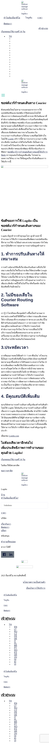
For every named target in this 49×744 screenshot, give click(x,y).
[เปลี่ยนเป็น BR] (12, 57)
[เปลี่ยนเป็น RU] (12, 43)
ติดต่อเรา (8, 24)
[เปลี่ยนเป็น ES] (12, 64)
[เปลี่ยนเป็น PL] (12, 55)
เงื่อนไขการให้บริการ (35, 588)
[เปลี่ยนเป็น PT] (12, 60)
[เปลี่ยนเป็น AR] (12, 67)
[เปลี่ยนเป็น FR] (12, 48)
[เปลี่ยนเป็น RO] (12, 62)
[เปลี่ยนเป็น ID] (12, 74)
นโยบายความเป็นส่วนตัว (34, 582)
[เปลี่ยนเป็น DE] (12, 50)
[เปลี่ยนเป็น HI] (12, 71)
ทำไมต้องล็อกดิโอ (12, 18)
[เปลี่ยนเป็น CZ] (12, 46)
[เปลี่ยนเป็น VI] (12, 76)
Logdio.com (14, 436)
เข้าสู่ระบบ (8, 618)
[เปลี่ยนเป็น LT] (12, 41)
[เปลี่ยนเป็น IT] (12, 53)
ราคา (39, 18)
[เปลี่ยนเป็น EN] (12, 39)
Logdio (11, 139)
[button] (24, 505)
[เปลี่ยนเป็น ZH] (12, 69)
